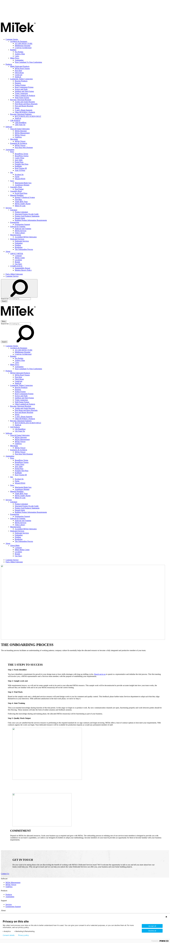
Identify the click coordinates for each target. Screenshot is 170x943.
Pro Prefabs (19, 52)
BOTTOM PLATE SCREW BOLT (28, 116)
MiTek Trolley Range (23, 204)
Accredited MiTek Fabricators (26, 237)
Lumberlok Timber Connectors (21, 79)
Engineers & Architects (18, 143)
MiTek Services (20, 231)
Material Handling (16, 195)
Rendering (18, 247)
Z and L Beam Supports (23, 110)
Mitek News (14, 58)
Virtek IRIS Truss (21, 202)
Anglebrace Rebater (22, 185)
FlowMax (18, 199)
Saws (12, 181)
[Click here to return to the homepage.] (18, 35)
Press (12, 152)
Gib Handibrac (20, 429)
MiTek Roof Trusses (22, 68)
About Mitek (15, 545)
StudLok (18, 77)
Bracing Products (21, 81)
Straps (17, 108)
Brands (17, 262)
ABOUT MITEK (16, 254)
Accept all (152, 926)
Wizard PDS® (20, 179)
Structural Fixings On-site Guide (27, 214)
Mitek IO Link (20, 206)
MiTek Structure (21, 131)
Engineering (14, 222)
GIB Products (15, 120)
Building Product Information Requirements (31, 220)
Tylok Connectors (21, 93)
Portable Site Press (21, 164)
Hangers (18, 83)
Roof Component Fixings (24, 87)
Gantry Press (19, 158)
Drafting (18, 245)
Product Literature (21, 212)
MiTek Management (22, 133)
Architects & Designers (18, 41)
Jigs (11, 172)
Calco (17, 56)
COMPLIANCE (16, 266)
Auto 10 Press (20, 170)
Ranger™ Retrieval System (25, 197)
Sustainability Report (22, 268)
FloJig (17, 177)
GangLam (18, 75)
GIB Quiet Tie (20, 125)
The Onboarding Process (24, 249)
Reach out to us (100, 674)
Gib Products (15, 427)
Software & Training (17, 226)
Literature (13, 210)
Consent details (8, 935)
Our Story (18, 264)
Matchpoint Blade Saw (23, 183)
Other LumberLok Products (25, 95)
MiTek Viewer (20, 135)
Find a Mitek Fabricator (14, 274)
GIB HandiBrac (20, 123)
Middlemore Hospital (22, 46)
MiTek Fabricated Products (20, 373)
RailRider (18, 166)
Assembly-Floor (16, 187)
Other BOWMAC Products (25, 112)
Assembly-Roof (16, 191)
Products (9, 64)
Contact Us (5, 874)
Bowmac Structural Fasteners (21, 114)
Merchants (14, 139)
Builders (13, 50)
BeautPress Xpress (21, 156)
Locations (18, 260)
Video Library (20, 233)
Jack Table (19, 160)
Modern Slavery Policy (23, 270)
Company (18, 256)
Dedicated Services (17, 239)
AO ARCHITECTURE (23, 43)
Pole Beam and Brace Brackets (26, 104)
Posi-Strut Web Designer (24, 147)
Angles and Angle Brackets (25, 102)
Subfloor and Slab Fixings (24, 91)
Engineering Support (22, 224)
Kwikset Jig (19, 174)
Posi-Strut (18, 71)
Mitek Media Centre (22, 550)
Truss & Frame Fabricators (20, 129)
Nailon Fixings (20, 85)
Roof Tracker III (21, 168)
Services (9, 208)
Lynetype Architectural (23, 48)
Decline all (152, 931)
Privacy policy (23, 935)
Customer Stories (12, 39)
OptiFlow (18, 137)
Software (9, 127)
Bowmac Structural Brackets (20, 100)
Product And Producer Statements (27, 216)
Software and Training (23, 229)
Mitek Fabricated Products (19, 66)
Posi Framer (19, 189)
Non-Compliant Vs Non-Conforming (28, 62)
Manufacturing (15, 235)
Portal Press (19, 162)
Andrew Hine (20, 54)
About (8, 251)
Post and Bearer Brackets (24, 106)
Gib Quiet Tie (20, 431)
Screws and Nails (21, 89)
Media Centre (20, 258)
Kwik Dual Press (21, 193)
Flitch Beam (19, 73)
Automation (19, 60)
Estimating (19, 243)
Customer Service (12, 276)
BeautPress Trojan (21, 154)
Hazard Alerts (20, 218)
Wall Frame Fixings (22, 98)
